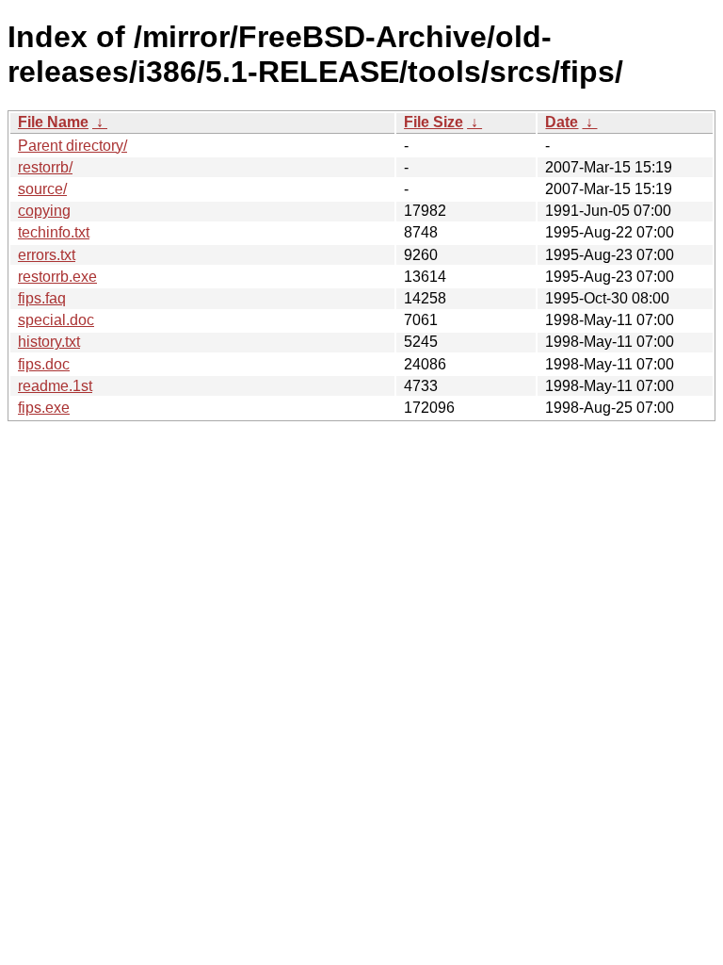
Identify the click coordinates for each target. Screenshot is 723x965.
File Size (433, 122)
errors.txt (46, 255)
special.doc (56, 320)
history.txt (49, 342)
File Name (53, 122)
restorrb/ (45, 167)
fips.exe (44, 408)
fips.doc (44, 364)
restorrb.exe (57, 277)
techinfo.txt (53, 232)
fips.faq (42, 298)
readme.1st (55, 386)
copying (44, 211)
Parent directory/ (72, 146)
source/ (42, 189)
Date (561, 122)
